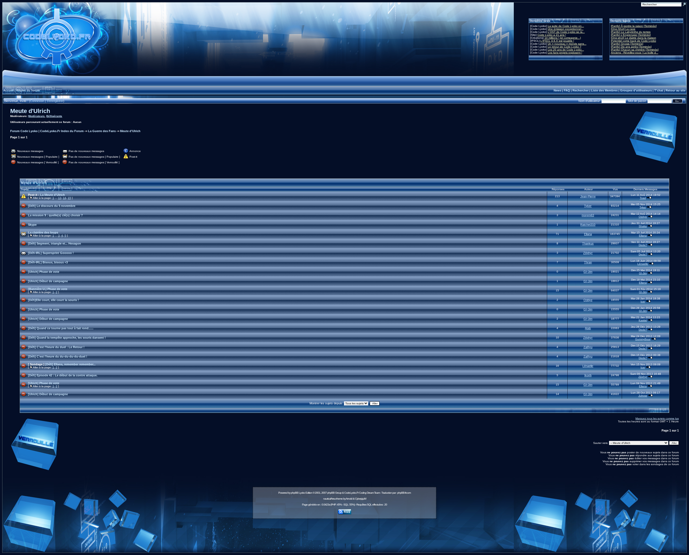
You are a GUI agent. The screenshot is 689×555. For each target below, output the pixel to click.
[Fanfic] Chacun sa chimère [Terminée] (635, 49)
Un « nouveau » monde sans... (567, 43)
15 (69, 197)
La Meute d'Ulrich (52, 194)
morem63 (588, 215)
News (557, 90)
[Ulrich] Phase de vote (43, 271)
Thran (588, 262)
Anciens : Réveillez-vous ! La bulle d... (634, 52)
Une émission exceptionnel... (565, 28)
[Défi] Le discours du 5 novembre (51, 205)
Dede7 (643, 244)
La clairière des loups (43, 232)
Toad (643, 197)
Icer (643, 301)
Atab (588, 328)
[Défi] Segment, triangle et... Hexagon (54, 243)
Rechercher (580, 90)
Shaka (643, 226)
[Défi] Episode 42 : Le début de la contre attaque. (62, 375)
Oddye (643, 216)
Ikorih (588, 375)
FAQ (567, 90)
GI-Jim (587, 271)
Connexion (37, 100)
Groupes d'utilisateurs (636, 90)
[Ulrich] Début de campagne (48, 281)
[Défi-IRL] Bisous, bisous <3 (48, 262)
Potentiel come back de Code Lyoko (633, 40)
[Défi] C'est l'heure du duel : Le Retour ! (56, 347)
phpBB (294, 492)
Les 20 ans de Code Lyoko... (566, 49)
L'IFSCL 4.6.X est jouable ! (557, 40)
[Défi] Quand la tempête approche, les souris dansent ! (67, 337)
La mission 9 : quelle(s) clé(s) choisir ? (55, 215)
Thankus (588, 243)
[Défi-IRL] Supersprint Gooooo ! (51, 252)
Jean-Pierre (588, 196)
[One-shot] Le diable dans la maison (633, 37)
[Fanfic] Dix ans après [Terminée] (631, 46)
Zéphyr (588, 252)
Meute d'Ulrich (30, 111)
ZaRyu (587, 347)
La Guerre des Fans (102, 131)
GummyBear (643, 339)
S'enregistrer (55, 100)
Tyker (588, 205)
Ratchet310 (587, 224)
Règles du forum (28, 90)
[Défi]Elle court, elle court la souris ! (53, 300)
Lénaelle (642, 263)
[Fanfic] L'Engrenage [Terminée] (631, 34)
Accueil (8, 90)
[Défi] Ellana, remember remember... (70, 364)
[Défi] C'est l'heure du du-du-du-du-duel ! (57, 356)
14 (64, 197)
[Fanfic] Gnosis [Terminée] (627, 43)
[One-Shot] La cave (623, 28)
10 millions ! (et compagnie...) (562, 37)
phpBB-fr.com (404, 492)
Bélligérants (54, 116)
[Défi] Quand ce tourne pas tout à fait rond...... (60, 328)
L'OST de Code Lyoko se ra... (566, 31)
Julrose (642, 395)
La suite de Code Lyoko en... (566, 25)
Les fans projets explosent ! (565, 52)
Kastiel (643, 320)
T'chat (658, 90)
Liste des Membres (604, 90)
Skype (32, 224)
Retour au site (676, 90)
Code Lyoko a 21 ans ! (551, 34)
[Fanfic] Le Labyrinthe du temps (631, 31)
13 (59, 197)
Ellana (588, 234)
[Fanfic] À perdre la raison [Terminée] (634, 25)
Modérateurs (36, 116)
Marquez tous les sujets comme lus (657, 418)
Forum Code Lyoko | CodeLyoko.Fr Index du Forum (47, 131)
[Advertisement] (344, 533)
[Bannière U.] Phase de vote (47, 289)
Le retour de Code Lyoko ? (564, 46)
